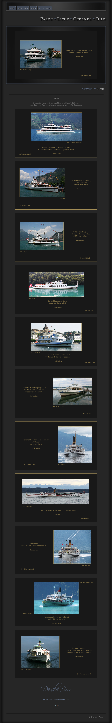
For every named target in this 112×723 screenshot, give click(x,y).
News (33, 8)
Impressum (23, 8)
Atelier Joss (45, 8)
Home (12, 8)
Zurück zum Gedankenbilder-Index (56, 700)
